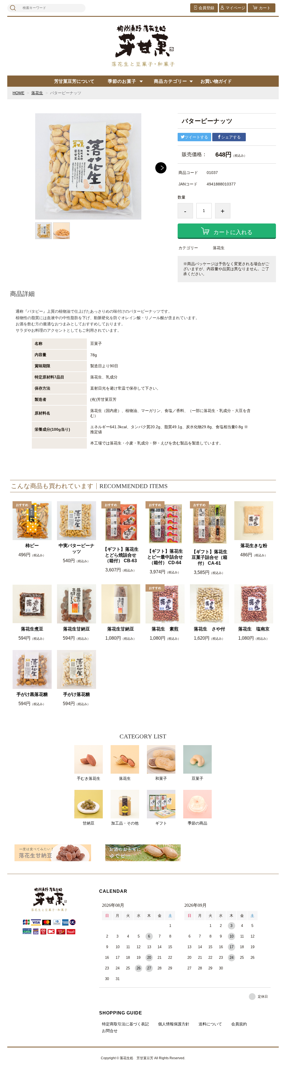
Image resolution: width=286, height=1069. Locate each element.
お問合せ (110, 1031)
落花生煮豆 (32, 629)
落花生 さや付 (209, 629)
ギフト (161, 823)
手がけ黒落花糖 (32, 694)
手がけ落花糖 (76, 694)
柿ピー (32, 545)
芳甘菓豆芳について (74, 81)
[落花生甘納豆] (53, 852)
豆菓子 (197, 778)
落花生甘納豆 (76, 629)
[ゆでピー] (143, 852)
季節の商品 (197, 823)
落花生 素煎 (165, 629)
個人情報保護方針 (173, 1024)
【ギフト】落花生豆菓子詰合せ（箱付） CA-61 (209, 557)
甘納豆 (88, 823)
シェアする (231, 137)
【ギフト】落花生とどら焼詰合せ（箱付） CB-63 (121, 555)
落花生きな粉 (253, 545)
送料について (210, 1024)
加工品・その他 (125, 823)
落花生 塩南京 (254, 629)
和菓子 (161, 778)
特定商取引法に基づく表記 (125, 1024)
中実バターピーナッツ (76, 548)
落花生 (37, 93)
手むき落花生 (88, 778)
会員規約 (239, 1024)
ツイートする (196, 137)
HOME (18, 93)
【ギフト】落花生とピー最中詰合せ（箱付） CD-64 (165, 557)
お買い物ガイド (216, 81)
